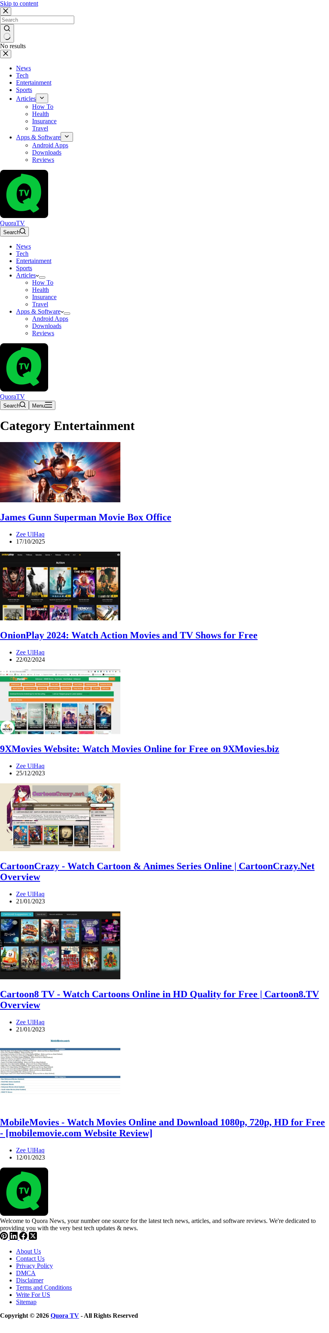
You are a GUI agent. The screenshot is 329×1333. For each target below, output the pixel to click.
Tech (22, 253)
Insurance (44, 297)
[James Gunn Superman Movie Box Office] (60, 500)
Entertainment (33, 260)
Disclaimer (29, 1280)
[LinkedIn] (14, 1237)
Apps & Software (38, 311)
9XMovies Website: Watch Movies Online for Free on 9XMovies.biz (139, 749)
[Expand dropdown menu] (42, 277)
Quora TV (65, 1315)
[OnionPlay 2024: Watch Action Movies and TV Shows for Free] (60, 618)
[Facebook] (24, 1237)
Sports (24, 268)
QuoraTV (12, 223)
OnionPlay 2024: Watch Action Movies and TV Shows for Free (129, 635)
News (23, 246)
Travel (40, 304)
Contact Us (30, 1258)
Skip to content (19, 3)
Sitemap (26, 1301)
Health (40, 289)
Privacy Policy (34, 1265)
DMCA (26, 1273)
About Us (28, 1251)
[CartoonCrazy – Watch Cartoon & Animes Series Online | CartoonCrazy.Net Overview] (60, 849)
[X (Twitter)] (33, 1237)
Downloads (46, 325)
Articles (26, 275)
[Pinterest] (5, 1237)
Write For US (33, 1294)
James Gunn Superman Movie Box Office (85, 517)
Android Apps (50, 318)
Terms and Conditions (44, 1287)
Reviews (43, 333)
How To (42, 282)
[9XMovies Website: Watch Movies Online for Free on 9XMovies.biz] (60, 732)
